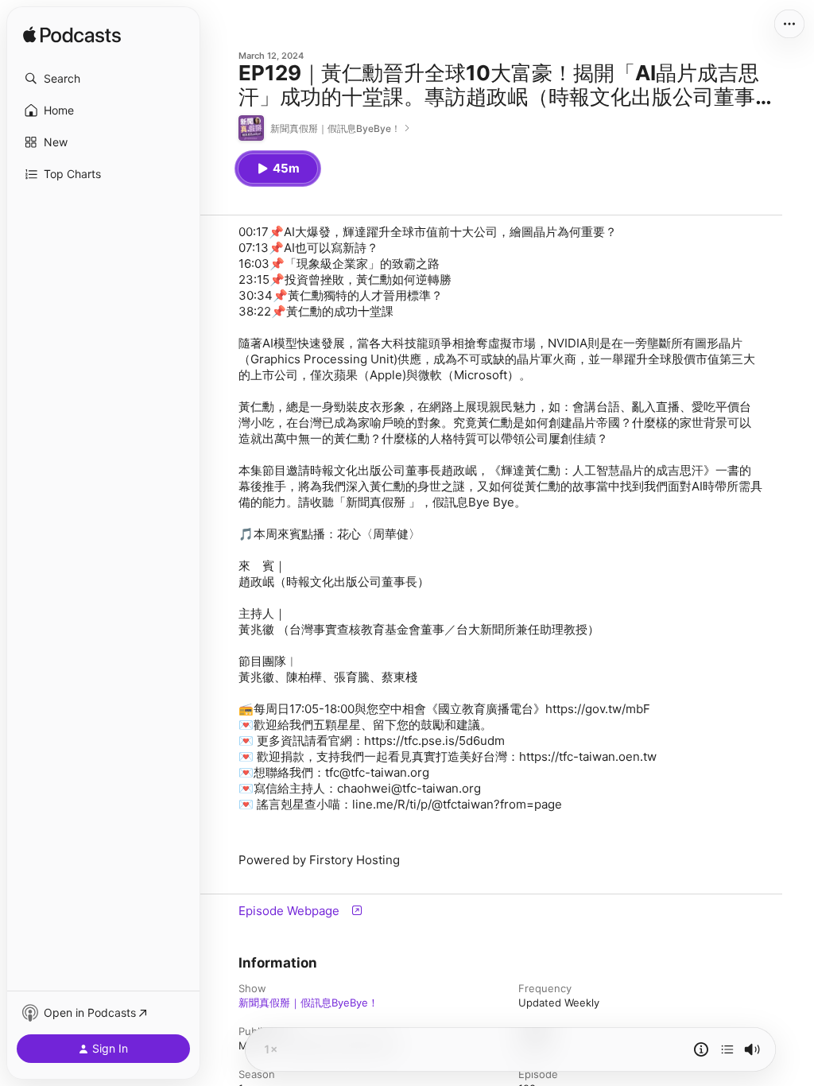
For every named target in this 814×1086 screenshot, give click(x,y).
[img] (72, 36)
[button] (103, 78)
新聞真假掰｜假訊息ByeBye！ (308, 1002)
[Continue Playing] (727, 1049)
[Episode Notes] (701, 1049)
